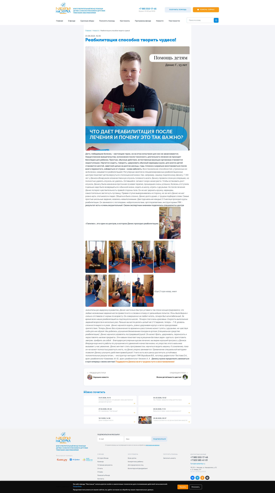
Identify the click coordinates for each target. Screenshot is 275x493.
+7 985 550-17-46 (147, 8)
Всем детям (132, 458)
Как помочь (125, 21)
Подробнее (77, 486)
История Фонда (102, 458)
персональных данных (152, 445)
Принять (183, 487)
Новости (159, 21)
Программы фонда (143, 21)
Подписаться (159, 439)
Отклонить (196, 487)
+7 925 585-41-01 (199, 460)
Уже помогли (174, 21)
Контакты (100, 479)
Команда (100, 461)
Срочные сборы (87, 21)
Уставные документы (104, 465)
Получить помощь (107, 21)
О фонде (71, 21)
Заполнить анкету (169, 458)
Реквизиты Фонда (103, 475)
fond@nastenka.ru (197, 463)
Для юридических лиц (136, 465)
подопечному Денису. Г (174, 175)
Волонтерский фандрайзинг (138, 468)
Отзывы (100, 472)
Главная (59, 21)
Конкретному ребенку (135, 461)
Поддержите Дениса (125, 361)
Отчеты (100, 468)
